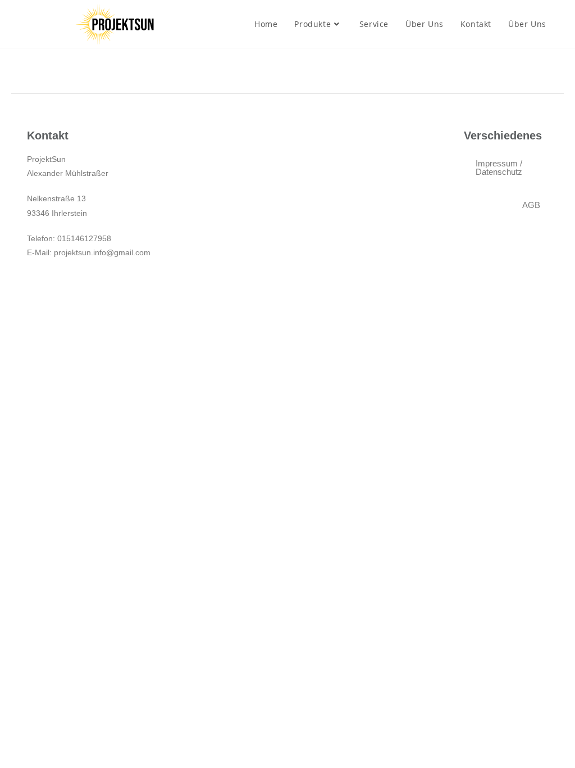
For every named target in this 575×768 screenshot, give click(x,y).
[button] (531, 205)
